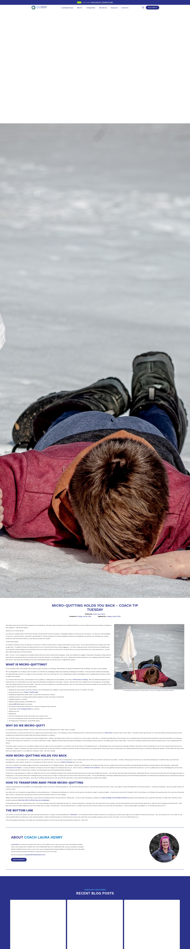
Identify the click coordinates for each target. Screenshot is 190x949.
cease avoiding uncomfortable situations (115, 797)
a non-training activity (24, 709)
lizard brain (108, 732)
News (79, 2)
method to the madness (92, 767)
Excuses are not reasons (13, 767)
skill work (17, 704)
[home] (39, 7)
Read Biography (19, 859)
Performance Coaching (80, 679)
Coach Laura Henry (99, 614)
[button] (68, 8)
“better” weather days (31, 692)
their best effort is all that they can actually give (33, 800)
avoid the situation (67, 762)
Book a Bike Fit (152, 7)
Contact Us (124, 7)
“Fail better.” (74, 814)
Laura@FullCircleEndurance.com (34, 854)
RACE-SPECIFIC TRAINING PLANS (102, 2)
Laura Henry (15, 844)
